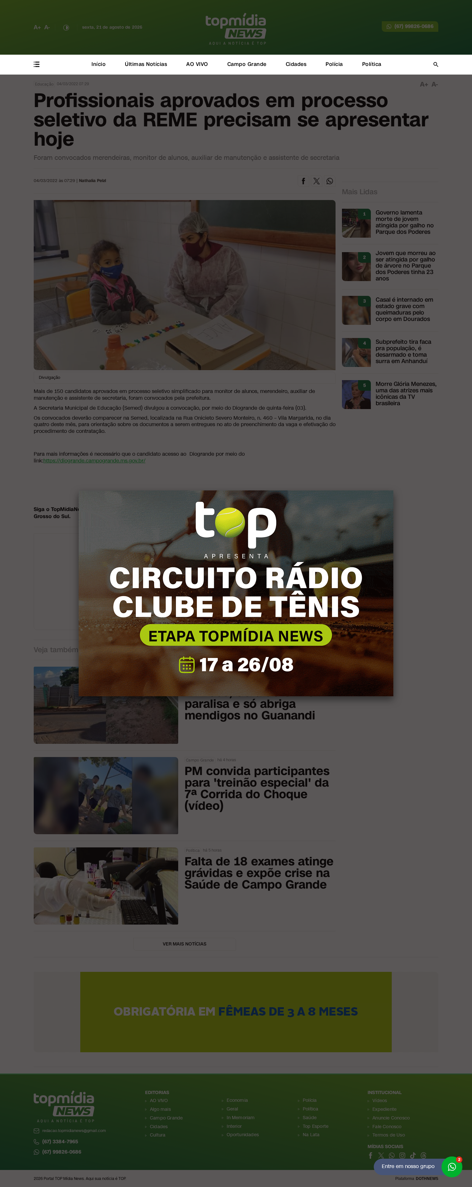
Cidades (296, 64)
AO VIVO (197, 64)
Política (371, 64)
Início (99, 64)
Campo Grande (247, 64)
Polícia (334, 64)
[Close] (393, 490)
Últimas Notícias (146, 64)
